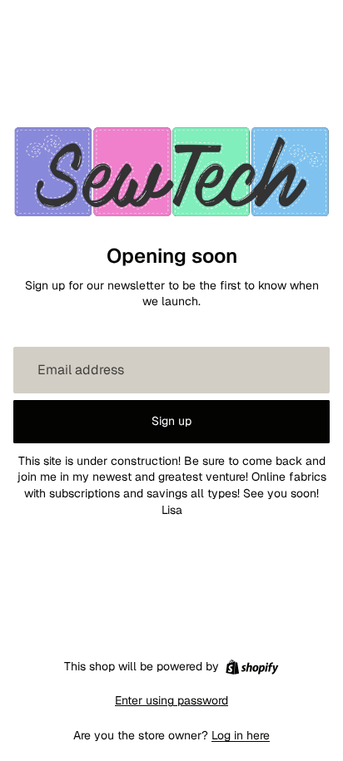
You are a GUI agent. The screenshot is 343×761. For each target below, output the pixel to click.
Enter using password (171, 700)
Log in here (240, 735)
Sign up (171, 420)
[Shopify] (252, 667)
